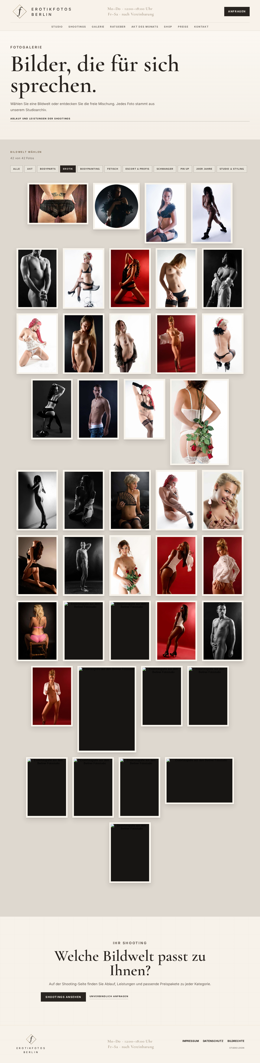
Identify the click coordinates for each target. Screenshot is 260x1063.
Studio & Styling (232, 169)
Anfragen (237, 11)
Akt (29, 169)
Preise (183, 26)
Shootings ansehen (63, 997)
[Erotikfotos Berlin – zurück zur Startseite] (49, 11)
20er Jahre (204, 169)
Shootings (77, 26)
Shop (168, 26)
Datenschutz (213, 1041)
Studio (57, 26)
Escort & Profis (137, 169)
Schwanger (165, 169)
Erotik (68, 169)
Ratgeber (118, 26)
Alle (16, 169)
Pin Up (185, 169)
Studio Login (236, 1048)
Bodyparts (48, 169)
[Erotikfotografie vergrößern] (58, 203)
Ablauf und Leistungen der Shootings (40, 118)
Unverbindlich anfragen (109, 996)
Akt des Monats (144, 26)
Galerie (98, 26)
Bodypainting (90, 169)
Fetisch (112, 169)
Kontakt (201, 26)
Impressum (190, 1041)
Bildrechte (236, 1041)
